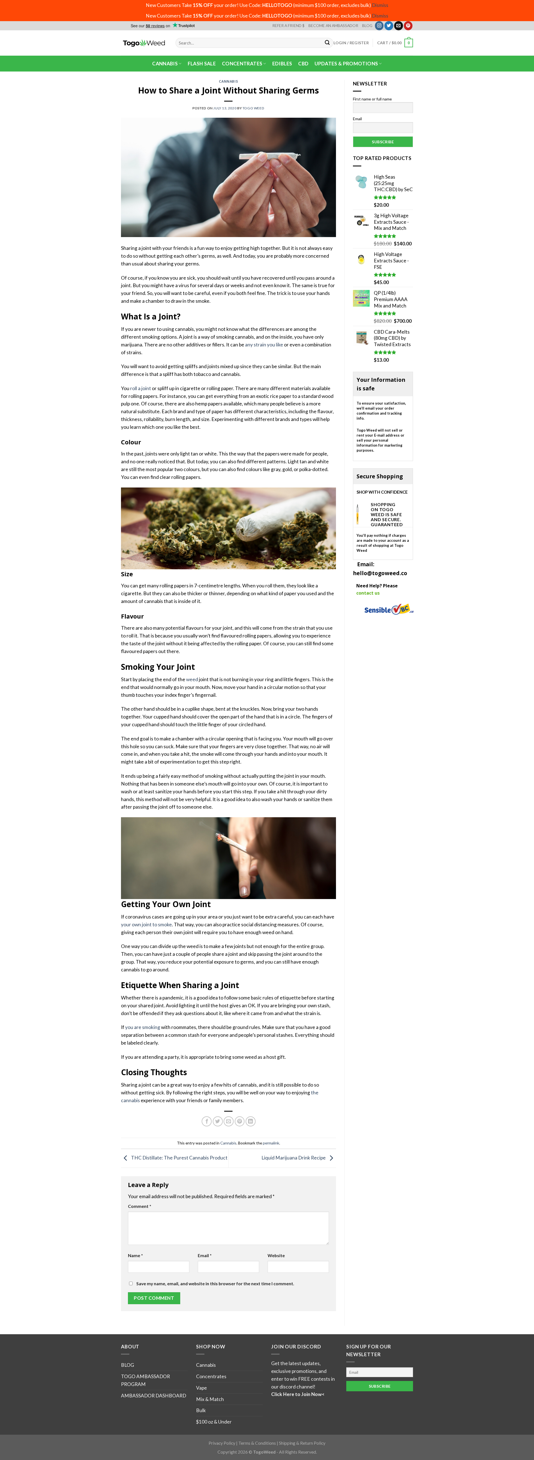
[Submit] (327, 43)
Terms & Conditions (257, 1443)
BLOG (367, 25)
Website (276, 1255)
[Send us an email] (398, 25)
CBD (303, 64)
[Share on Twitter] (218, 1121)
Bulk (201, 1410)
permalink (271, 1143)
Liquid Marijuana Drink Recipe (294, 1158)
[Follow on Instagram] (379, 25)
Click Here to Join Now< (298, 1394)
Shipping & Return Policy (302, 1443)
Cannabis (165, 64)
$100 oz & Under (214, 1422)
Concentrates (242, 64)
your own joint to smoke (146, 924)
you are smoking (142, 1027)
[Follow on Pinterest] (408, 25)
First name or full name (372, 99)
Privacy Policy (222, 1443)
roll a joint (140, 388)
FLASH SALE (202, 64)
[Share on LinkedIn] (251, 1121)
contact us (368, 593)
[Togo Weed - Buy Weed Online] (144, 43)
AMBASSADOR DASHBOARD (153, 1396)
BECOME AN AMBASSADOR (333, 25)
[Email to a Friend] (229, 1121)
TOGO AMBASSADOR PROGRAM (145, 1380)
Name (135, 1255)
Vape (201, 1388)
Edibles (282, 64)
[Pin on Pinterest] (240, 1121)
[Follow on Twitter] (388, 25)
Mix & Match (210, 1399)
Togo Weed (253, 108)
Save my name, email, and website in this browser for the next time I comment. (215, 1283)
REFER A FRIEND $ (288, 25)
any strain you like (264, 345)
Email (205, 1255)
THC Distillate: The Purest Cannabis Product (179, 1158)
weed (192, 679)
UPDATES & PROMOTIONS (346, 64)
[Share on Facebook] (207, 1121)
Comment (139, 1206)
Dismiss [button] (380, 5)
